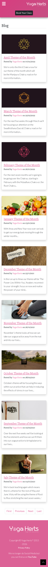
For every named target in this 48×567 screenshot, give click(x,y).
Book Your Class (24, 13)
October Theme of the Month (21, 373)
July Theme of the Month (19, 477)
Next (30, 511)
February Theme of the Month (22, 165)
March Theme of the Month (20, 111)
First (9, 511)
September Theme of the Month (23, 423)
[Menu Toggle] (4, 3)
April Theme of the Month (19, 57)
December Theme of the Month (22, 269)
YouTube (32, 557)
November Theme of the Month (23, 323)
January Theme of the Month (21, 219)
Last (39, 511)
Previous (20, 511)
